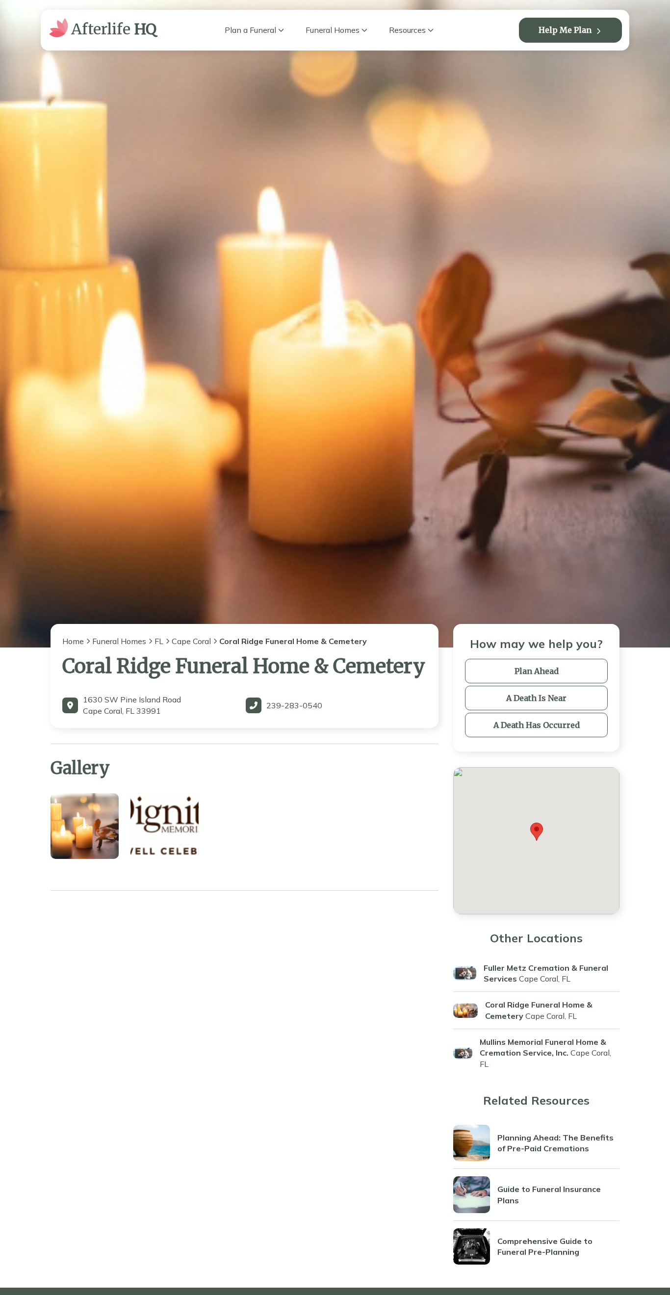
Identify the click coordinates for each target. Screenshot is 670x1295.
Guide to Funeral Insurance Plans (549, 1194)
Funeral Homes (333, 30)
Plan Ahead (537, 671)
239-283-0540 (294, 705)
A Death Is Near (536, 698)
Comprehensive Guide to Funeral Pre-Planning (545, 1246)
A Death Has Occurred (536, 725)
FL (159, 641)
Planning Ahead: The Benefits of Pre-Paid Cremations (555, 1143)
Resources (407, 30)
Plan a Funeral (250, 30)
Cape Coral (191, 641)
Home (73, 641)
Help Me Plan (565, 30)
